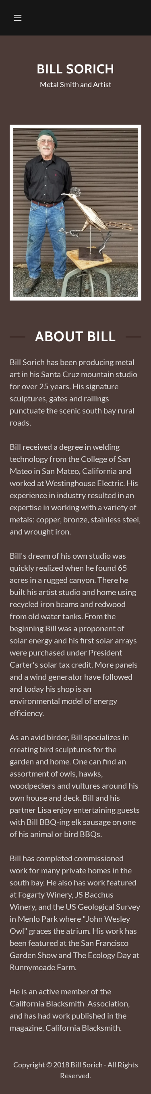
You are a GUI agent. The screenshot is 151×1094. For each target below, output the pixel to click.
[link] (75, 69)
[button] (18, 18)
